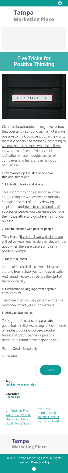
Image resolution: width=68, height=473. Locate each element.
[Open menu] (62, 4)
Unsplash (30, 349)
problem (10, 384)
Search (51, 370)
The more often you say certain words (29, 300)
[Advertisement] (34, 40)
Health (10, 396)
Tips (33, 384)
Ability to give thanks (18, 313)
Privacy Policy (40, 462)
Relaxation (23, 384)
